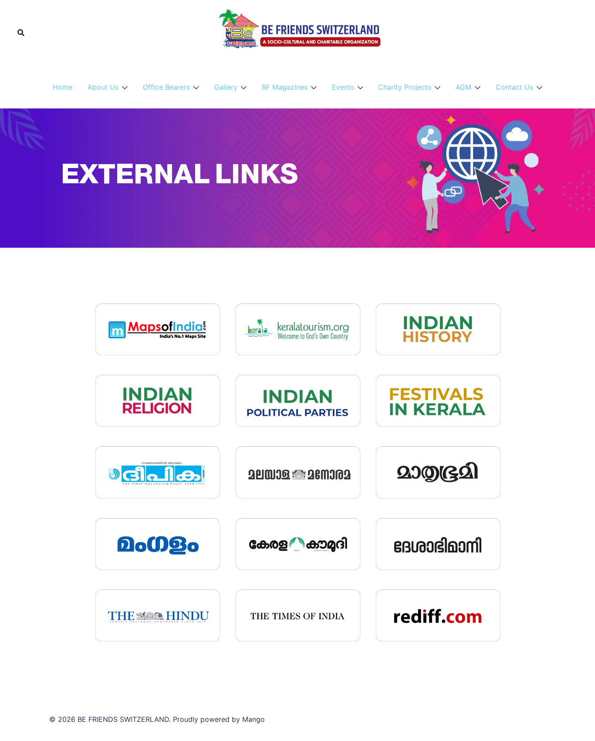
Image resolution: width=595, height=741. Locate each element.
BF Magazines (285, 87)
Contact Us (514, 87)
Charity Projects (404, 87)
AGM (463, 87)
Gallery (225, 87)
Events (343, 87)
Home (62, 87)
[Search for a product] (20, 32)
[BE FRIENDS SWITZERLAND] (297, 31)
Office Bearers (166, 87)
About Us (103, 87)
